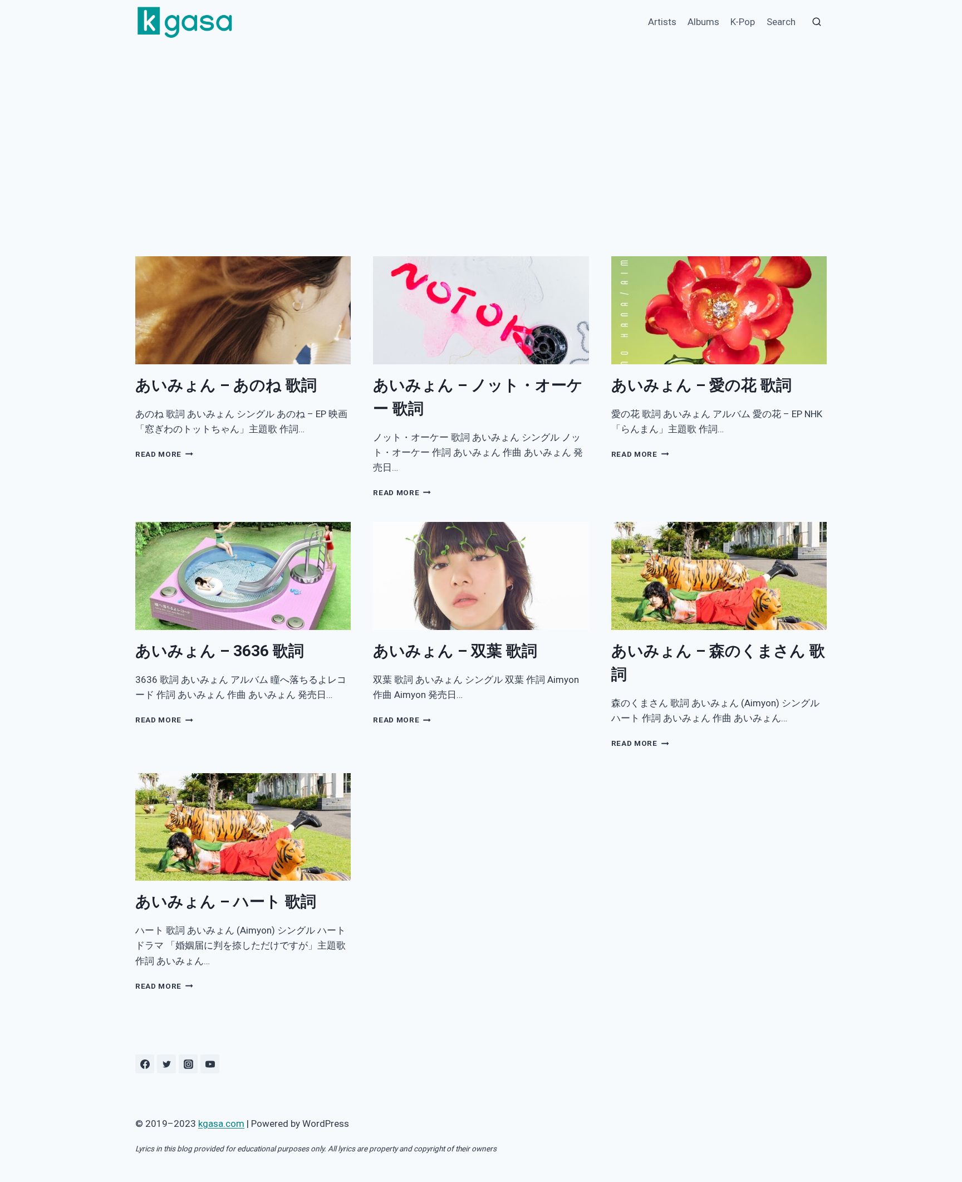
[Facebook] (144, 1063)
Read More (162, 454)
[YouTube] (209, 1063)
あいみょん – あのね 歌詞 (226, 385)
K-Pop (742, 21)
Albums (703, 21)
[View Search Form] (817, 22)
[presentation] (243, 310)
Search (781, 21)
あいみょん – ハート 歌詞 (225, 901)
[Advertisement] (481, 128)
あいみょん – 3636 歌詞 (219, 651)
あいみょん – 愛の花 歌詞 (701, 385)
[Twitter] (166, 1063)
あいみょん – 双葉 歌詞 (455, 651)
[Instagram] (188, 1063)
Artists (662, 21)
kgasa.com (221, 1123)
